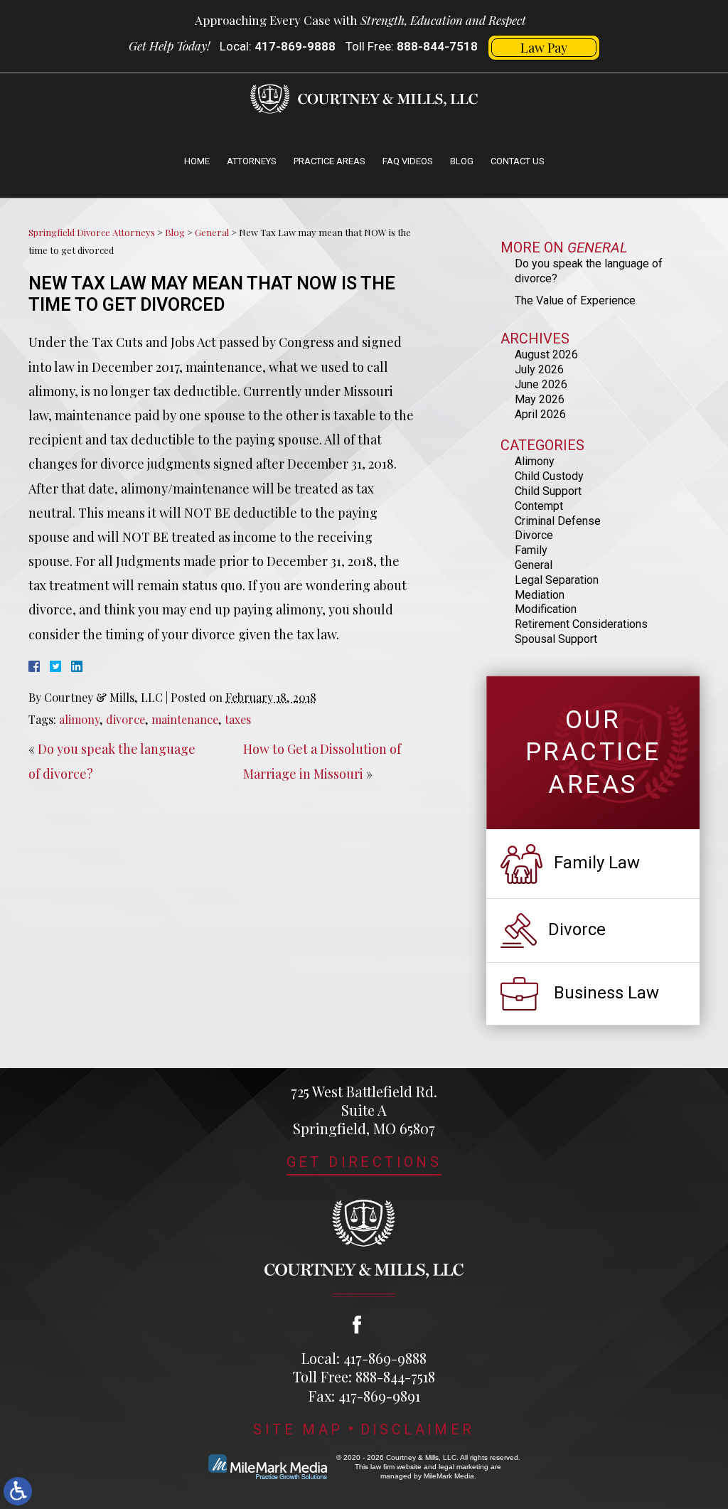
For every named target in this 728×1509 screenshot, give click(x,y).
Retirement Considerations (581, 624)
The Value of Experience (575, 300)
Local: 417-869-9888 (364, 1357)
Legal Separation (557, 580)
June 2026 (541, 384)
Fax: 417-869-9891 (364, 1395)
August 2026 (546, 354)
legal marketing (463, 1467)
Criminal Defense (558, 521)
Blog (461, 161)
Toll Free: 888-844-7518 (364, 1376)
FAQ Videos (407, 161)
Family (531, 550)
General (212, 232)
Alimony (535, 461)
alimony (79, 719)
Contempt (539, 506)
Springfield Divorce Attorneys (91, 232)
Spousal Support (556, 639)
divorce (125, 719)
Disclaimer (417, 1429)
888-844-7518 (437, 46)
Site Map (298, 1429)
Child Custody (549, 476)
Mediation (539, 595)
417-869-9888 (295, 46)
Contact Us (518, 161)
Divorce (534, 535)
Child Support (548, 491)
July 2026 (539, 369)
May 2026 (539, 399)
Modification (546, 609)
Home (197, 161)
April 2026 (540, 414)
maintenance (184, 719)
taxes (238, 719)
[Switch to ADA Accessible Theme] (18, 1491)
